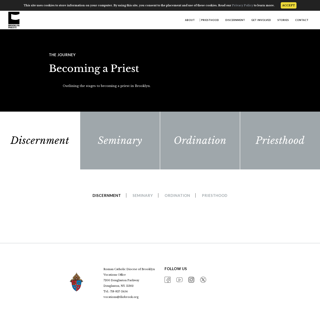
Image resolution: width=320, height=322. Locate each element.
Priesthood (280, 140)
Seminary (120, 140)
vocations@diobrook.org (121, 297)
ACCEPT (288, 5)
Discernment (40, 140)
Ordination (200, 140)
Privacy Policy (242, 5)
